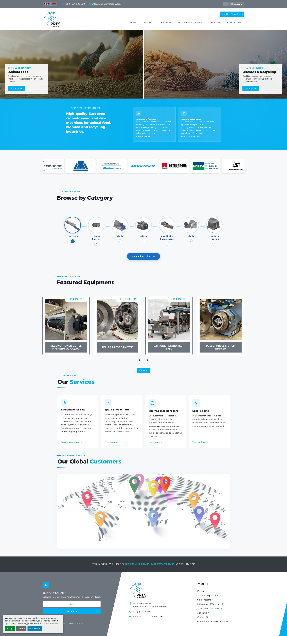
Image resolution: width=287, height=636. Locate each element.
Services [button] (166, 22)
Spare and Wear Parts (208, 608)
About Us (215, 22)
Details (15, 88)
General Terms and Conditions (213, 621)
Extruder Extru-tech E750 (117, 347)
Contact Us (234, 22)
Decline (21, 628)
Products (149, 22)
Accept (10, 628)
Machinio (78, 623)
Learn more (35, 628)
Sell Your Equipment (190, 22)
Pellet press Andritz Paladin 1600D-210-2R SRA (220, 347)
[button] (148, 22)
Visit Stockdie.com (190, 137)
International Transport (209, 604)
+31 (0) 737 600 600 (75, 4)
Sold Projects (204, 599)
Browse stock (143, 137)
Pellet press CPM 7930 (66, 347)
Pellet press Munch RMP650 (169, 347)
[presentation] (140, 359)
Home (133, 22)
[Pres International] (138, 590)
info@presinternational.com (107, 4)
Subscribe (72, 611)
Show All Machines (142, 256)
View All (143, 370)
